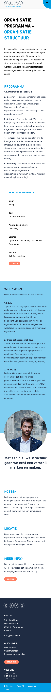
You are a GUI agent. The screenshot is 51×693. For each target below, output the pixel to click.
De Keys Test (10, 647)
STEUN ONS (11, 662)
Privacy (6, 688)
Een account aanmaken (15, 653)
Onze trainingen (11, 650)
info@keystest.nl (12, 635)
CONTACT (14, 263)
